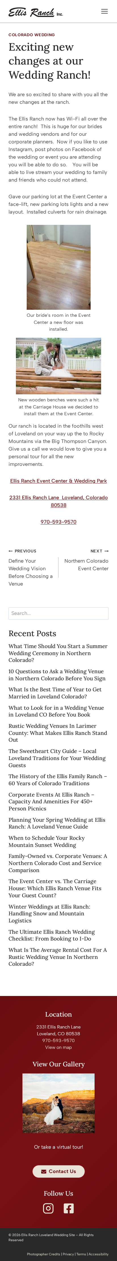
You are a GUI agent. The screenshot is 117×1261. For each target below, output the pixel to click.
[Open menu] (103, 11)
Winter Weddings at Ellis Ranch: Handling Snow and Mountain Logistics (49, 913)
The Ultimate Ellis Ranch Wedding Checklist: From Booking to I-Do (52, 935)
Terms (81, 1254)
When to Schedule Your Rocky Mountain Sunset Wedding (47, 841)
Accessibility (98, 1254)
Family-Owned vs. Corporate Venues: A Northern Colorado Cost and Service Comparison (58, 863)
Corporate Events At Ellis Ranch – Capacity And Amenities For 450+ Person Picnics (51, 801)
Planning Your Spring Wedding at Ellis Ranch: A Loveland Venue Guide (57, 823)
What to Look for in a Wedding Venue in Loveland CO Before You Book (56, 711)
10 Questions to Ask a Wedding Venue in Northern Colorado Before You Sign (57, 675)
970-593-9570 (58, 522)
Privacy (68, 1254)
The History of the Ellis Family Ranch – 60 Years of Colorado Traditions (58, 780)
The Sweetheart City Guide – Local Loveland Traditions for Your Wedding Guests (57, 758)
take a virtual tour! (62, 1147)
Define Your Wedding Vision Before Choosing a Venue (31, 567)
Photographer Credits (43, 1254)
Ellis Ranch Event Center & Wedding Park (58, 481)
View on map (58, 1047)
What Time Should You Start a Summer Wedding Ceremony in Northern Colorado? (58, 653)
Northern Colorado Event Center (86, 560)
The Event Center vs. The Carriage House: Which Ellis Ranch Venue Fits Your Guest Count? (55, 888)
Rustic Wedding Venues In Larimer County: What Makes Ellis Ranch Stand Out (58, 732)
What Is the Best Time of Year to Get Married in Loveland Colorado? (55, 693)
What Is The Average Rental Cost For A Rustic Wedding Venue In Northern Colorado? (58, 956)
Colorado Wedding (32, 35)
